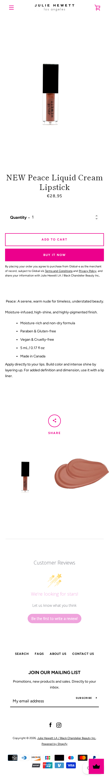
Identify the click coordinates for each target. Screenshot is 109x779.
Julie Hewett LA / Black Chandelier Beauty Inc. (66, 738)
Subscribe (84, 698)
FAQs (39, 654)
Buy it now (54, 255)
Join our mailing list (54, 672)
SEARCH (22, 654)
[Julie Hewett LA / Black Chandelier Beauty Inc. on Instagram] (58, 725)
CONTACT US (83, 654)
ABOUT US (58, 654)
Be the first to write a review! (54, 618)
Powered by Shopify (54, 744)
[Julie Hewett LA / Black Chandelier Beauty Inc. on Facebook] (50, 725)
